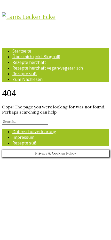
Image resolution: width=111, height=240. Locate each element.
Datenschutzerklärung (34, 131)
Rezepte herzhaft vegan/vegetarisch (47, 68)
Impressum (23, 137)
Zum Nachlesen (27, 79)
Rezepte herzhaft (29, 62)
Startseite (21, 51)
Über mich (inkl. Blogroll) (36, 56)
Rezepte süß (24, 73)
